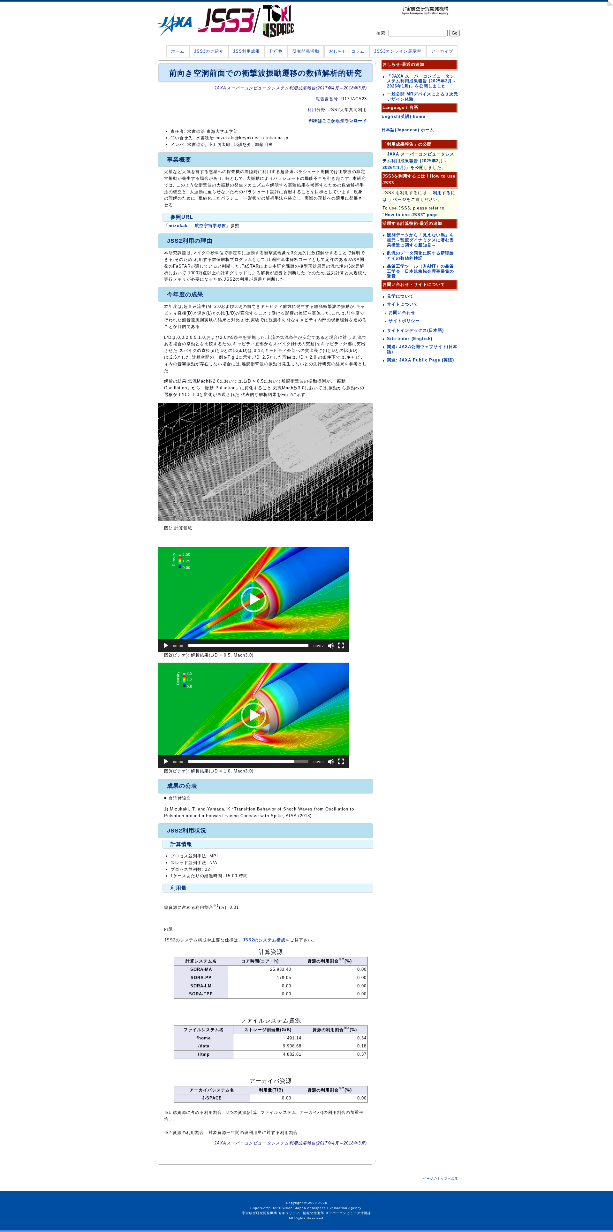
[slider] (248, 645)
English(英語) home (403, 116)
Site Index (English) (409, 338)
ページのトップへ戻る (440, 1178)
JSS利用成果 (246, 51)
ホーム (178, 51)
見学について (400, 296)
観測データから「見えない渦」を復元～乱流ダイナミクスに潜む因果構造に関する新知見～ (420, 239)
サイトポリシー (404, 320)
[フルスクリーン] (341, 646)
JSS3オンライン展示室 (397, 51)
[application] (253, 599)
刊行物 (276, 51)
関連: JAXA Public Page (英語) (420, 360)
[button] (253, 599)
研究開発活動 (305, 51)
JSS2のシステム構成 (264, 940)
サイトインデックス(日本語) (415, 330)
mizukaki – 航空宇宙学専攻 (197, 225)
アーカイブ (442, 51)
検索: (382, 33)
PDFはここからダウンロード (337, 120)
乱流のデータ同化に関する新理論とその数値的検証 (420, 256)
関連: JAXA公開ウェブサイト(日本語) (422, 349)
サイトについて (402, 304)
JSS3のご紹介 (208, 51)
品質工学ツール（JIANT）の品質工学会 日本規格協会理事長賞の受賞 (420, 271)
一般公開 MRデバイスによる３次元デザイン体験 (422, 97)
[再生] (166, 646)
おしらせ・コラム (347, 51)
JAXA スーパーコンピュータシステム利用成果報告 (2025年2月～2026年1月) (418, 161)
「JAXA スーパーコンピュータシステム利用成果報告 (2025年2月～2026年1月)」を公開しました (422, 81)
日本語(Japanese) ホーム (408, 129)
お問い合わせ (402, 312)
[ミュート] (331, 646)
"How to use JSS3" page (410, 214)
